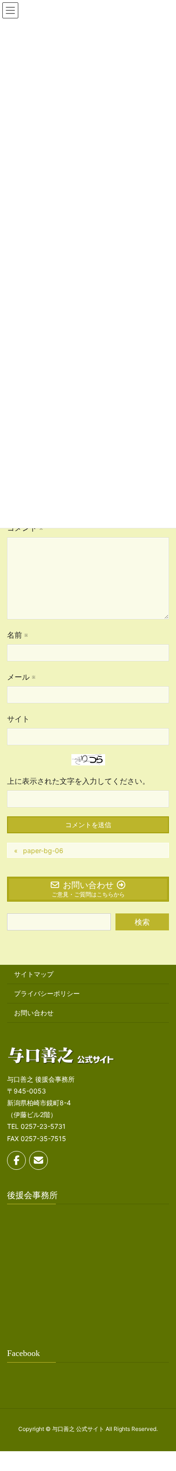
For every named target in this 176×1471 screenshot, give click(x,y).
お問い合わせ (34, 1013)
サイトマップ (34, 974)
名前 (17, 635)
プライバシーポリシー (47, 993)
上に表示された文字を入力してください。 (78, 781)
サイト (18, 718)
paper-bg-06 (43, 850)
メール (21, 677)
